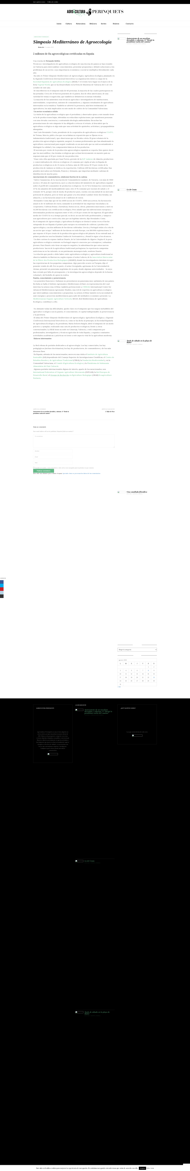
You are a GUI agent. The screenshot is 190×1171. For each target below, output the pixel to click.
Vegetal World (44, 85)
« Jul (119, 687)
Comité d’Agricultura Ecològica (69, 363)
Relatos (116, 24)
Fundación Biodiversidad (93, 360)
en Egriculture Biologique (80, 375)
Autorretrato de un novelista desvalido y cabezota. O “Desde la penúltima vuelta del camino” (140, 40)
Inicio (59, 24)
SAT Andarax (87, 159)
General (143, 43)
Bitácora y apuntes (132, 191)
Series (103, 24)
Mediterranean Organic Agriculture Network (52, 299)
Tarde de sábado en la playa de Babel (139, 341)
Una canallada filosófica (137, 492)
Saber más (150, 1168)
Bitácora (93, 24)
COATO (109, 132)
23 (154, 677)
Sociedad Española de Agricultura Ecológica (52, 82)
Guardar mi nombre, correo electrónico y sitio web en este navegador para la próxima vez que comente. (64, 468)
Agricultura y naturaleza (41, 36)
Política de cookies (52, 2)
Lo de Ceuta (132, 189)
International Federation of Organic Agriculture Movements (59, 372)
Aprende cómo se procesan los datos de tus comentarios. (82, 473)
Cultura (69, 24)
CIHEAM (86, 287)
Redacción (41, 47)
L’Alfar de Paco (110, 411)
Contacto (129, 24)
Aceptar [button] (142, 1168)
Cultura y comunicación (134, 43)
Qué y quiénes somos (39, 2)
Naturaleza (80, 24)
